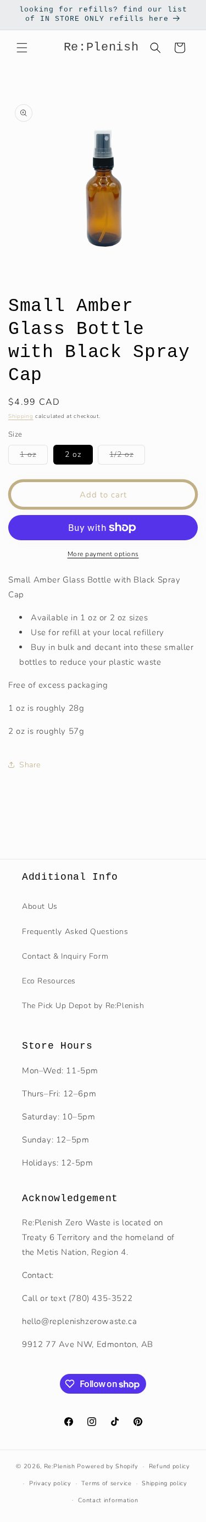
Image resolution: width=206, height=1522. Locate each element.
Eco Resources (49, 981)
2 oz (73, 454)
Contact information (108, 1500)
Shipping (21, 416)
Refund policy (169, 1466)
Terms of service (106, 1483)
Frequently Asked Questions (75, 931)
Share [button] (30, 765)
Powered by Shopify (107, 1466)
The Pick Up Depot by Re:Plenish (83, 1005)
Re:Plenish (59, 1466)
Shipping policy (164, 1483)
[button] (22, 48)
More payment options (103, 554)
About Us (40, 906)
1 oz (34, 457)
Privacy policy (50, 1483)
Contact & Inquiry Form (65, 956)
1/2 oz (127, 457)
